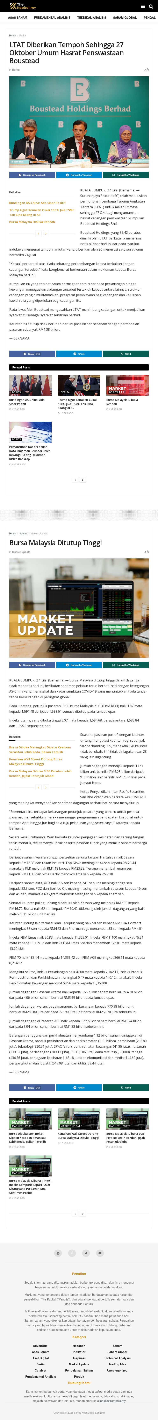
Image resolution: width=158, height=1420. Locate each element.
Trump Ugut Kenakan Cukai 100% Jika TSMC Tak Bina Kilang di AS (77, 404)
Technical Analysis (117, 1358)
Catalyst (40, 1370)
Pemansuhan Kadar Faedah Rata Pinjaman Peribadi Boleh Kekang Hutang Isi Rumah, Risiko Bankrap (29, 453)
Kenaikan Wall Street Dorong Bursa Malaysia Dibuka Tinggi (78, 1136)
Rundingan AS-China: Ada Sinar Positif (37, 203)
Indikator (79, 1352)
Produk (79, 1376)
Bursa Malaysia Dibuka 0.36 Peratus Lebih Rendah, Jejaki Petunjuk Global (125, 1138)
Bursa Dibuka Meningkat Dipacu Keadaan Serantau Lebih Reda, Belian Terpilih (27, 1138)
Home (12, 35)
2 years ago (18, 464)
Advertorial (40, 1346)
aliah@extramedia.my (111, 1401)
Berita (22, 35)
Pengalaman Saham (79, 1370)
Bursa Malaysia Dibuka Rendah (32, 222)
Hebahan (79, 1346)
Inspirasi (79, 1358)
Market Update (39, 533)
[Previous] (38, 233)
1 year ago (18, 409)
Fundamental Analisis (52, 17)
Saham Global (125, 17)
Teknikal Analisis (91, 17)
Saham (23, 533)
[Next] (46, 233)
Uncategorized (117, 1370)
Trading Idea (117, 1364)
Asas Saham (17, 17)
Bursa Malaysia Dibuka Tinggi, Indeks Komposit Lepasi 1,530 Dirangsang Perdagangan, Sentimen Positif (30, 1187)
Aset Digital (41, 1358)
